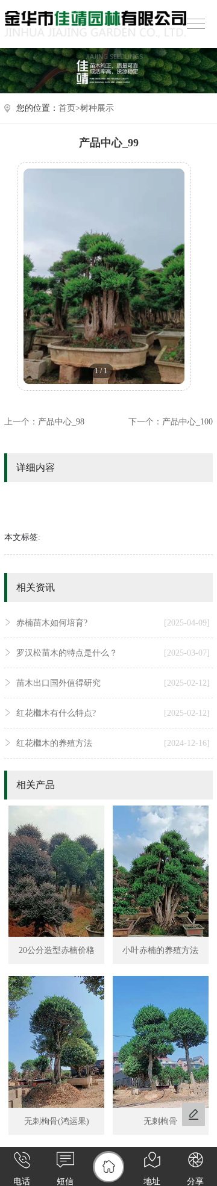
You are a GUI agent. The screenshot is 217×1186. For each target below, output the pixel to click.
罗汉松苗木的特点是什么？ (113, 652)
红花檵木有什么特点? (113, 713)
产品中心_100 (187, 421)
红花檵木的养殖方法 (113, 743)
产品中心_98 (61, 421)
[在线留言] (193, 1114)
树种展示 (97, 108)
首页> (69, 108)
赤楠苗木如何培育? (113, 622)
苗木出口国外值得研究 (113, 683)
